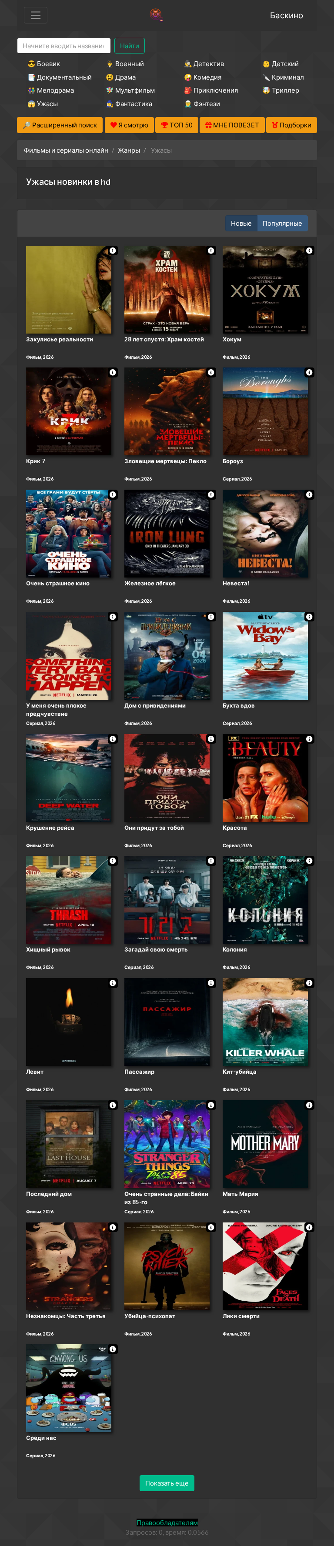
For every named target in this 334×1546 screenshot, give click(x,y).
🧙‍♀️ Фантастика (129, 103)
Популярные (282, 223)
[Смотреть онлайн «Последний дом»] (68, 1143)
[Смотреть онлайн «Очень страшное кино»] (68, 532)
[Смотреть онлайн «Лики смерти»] (265, 1265)
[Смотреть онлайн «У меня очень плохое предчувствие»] (68, 654)
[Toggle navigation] (35, 15)
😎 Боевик (43, 63)
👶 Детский (280, 63)
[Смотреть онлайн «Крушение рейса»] (68, 777)
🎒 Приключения (211, 90)
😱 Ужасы (42, 103)
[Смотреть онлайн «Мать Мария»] (265, 1143)
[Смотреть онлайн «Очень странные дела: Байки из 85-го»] (167, 1143)
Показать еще (167, 1483)
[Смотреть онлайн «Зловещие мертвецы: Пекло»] (167, 410)
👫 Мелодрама (50, 90)
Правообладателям (167, 1522)
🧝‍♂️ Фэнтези (202, 103)
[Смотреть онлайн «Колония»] (265, 899)
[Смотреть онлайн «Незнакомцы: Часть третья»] (68, 1265)
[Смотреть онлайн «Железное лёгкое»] (167, 532)
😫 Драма (121, 77)
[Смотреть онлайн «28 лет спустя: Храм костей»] (167, 288)
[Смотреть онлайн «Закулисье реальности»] (68, 288)
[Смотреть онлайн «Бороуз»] (265, 410)
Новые (241, 223)
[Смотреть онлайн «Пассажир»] (167, 1021)
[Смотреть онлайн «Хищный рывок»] (68, 899)
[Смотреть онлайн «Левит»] (68, 1021)
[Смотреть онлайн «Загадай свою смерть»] (167, 899)
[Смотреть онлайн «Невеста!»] (265, 532)
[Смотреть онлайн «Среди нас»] (68, 1387)
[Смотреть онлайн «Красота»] (265, 777)
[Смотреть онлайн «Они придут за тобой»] (167, 777)
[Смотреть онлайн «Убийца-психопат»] (167, 1265)
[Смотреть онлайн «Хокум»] (265, 288)
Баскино (286, 15)
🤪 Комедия (202, 77)
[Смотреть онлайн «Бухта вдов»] (265, 654)
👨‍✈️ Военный (125, 63)
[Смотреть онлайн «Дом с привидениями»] (167, 654)
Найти (129, 46)
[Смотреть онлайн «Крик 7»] (68, 410)
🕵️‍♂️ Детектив (204, 63)
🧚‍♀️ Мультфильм (130, 90)
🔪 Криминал (283, 77)
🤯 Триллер (280, 90)
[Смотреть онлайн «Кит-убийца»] (265, 1021)
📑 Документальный (54, 77)
